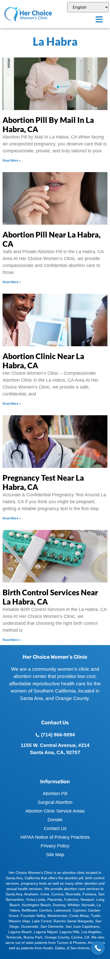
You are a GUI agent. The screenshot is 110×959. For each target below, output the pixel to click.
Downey (59, 905)
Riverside (73, 894)
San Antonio (80, 948)
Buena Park (33, 937)
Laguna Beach (20, 932)
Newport (87, 899)
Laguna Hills (69, 932)
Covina (76, 937)
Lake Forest (41, 921)
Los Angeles (91, 932)
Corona (57, 894)
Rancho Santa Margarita (73, 921)
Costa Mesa (79, 916)
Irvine (44, 894)
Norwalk (88, 905)
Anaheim (31, 894)
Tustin (96, 916)
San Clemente (51, 926)
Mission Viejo (19, 921)
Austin (48, 948)
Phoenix (79, 943)
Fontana (89, 894)
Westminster (57, 916)
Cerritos (45, 910)
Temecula (13, 937)
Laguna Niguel (45, 932)
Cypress (79, 910)
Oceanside (29, 926)
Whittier (74, 905)
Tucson (63, 943)
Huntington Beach (36, 905)
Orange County (57, 937)
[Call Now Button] (98, 948)
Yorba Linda (35, 899)
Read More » (12, 160)
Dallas (60, 948)
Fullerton (71, 899)
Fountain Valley (33, 916)
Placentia (54, 899)
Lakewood (62, 910)
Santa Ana (14, 894)
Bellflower (29, 910)
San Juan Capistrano (82, 926)
